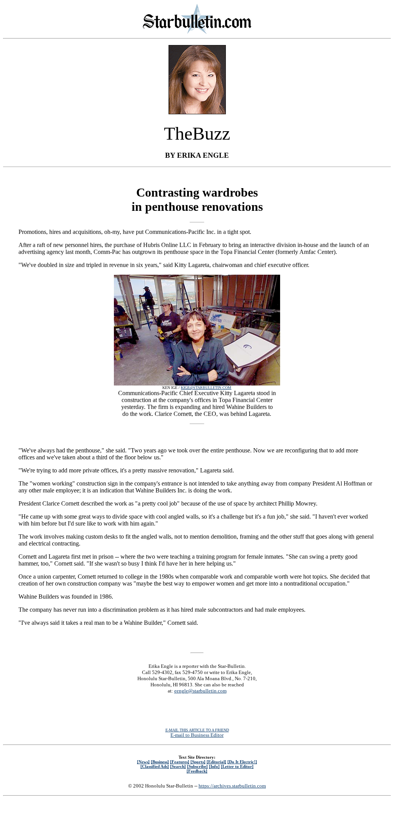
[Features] (179, 761)
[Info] (214, 766)
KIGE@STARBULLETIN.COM (206, 387)
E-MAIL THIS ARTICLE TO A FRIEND (197, 730)
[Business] (160, 761)
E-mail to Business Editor (197, 735)
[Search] (178, 766)
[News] (143, 761)
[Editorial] (216, 761)
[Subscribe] (197, 766)
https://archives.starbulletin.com (232, 786)
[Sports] (197, 761)
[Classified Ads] (154, 766)
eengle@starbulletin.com (200, 691)
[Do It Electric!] (242, 761)
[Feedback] (197, 771)
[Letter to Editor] (237, 766)
